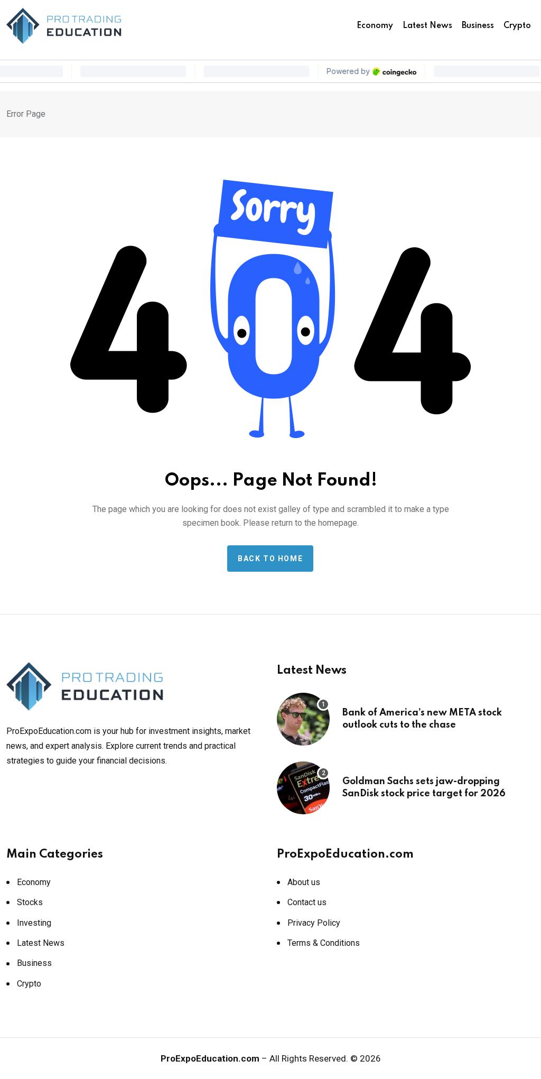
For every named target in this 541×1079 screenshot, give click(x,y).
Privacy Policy (313, 923)
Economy (375, 26)
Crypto (517, 26)
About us (303, 882)
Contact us (307, 902)
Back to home (270, 558)
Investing (34, 923)
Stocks (30, 902)
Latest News (427, 26)
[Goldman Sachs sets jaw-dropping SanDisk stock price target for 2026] (303, 787)
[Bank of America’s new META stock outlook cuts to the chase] (303, 719)
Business (478, 26)
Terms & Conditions (323, 943)
